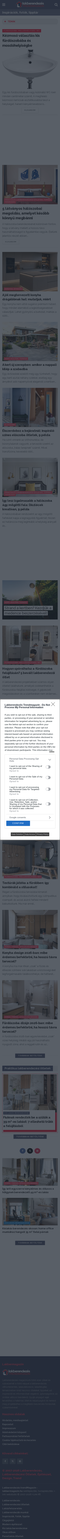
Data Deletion (17, 834)
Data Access (30, 834)
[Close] (54, 705)
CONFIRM (18, 823)
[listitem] (30, 760)
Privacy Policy (42, 834)
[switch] (48, 767)
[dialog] (30, 769)
